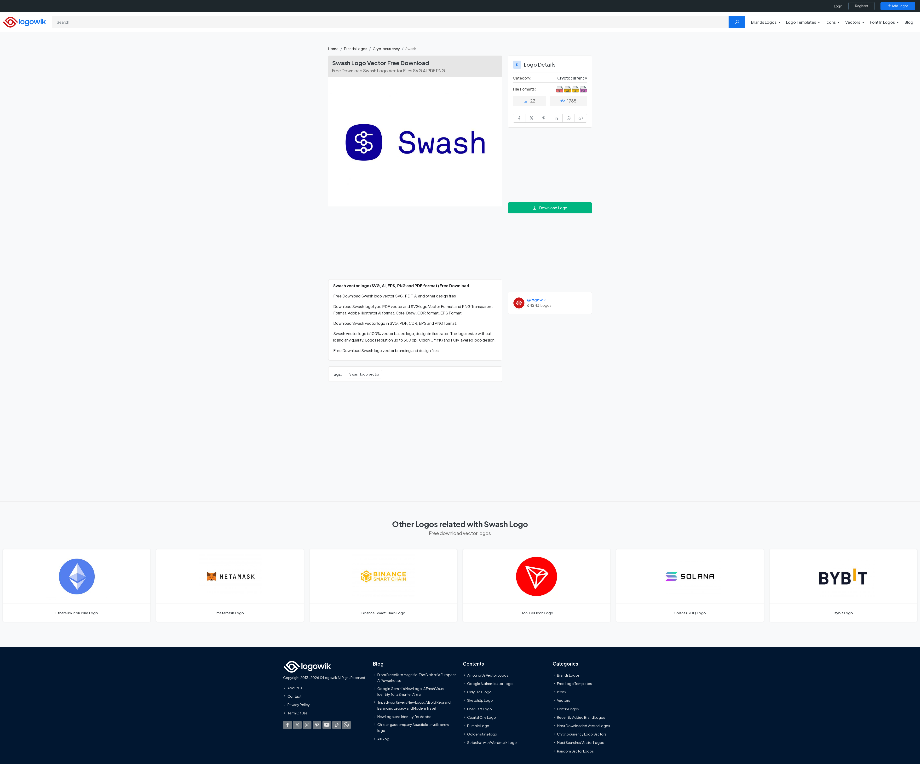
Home (333, 48)
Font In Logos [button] (882, 22)
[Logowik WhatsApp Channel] (346, 725)
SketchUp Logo (480, 700)
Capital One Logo (481, 717)
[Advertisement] (415, 245)
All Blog (383, 739)
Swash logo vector (364, 374)
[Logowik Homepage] (24, 21)
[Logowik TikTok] (336, 725)
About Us (295, 688)
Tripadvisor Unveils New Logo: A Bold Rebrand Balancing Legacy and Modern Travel (414, 705)
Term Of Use (298, 713)
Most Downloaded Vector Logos (583, 726)
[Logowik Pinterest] (317, 725)
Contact (294, 696)
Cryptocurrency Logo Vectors (581, 734)
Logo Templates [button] (801, 22)
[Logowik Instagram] (307, 725)
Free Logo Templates (574, 683)
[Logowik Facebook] (287, 725)
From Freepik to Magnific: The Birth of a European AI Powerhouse (416, 678)
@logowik (536, 299)
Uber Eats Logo (479, 709)
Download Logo (553, 207)
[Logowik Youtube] (326, 725)
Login (838, 6)
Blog (908, 22)
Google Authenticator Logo (490, 683)
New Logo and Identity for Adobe (404, 716)
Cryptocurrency (386, 48)
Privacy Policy (299, 705)
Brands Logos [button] (763, 22)
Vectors (563, 700)
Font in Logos (568, 709)
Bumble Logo (478, 726)
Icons (561, 692)
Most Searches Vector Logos (580, 743)
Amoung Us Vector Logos (487, 675)
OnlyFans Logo (479, 692)
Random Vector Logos (575, 751)
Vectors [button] (852, 22)
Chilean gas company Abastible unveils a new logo (413, 727)
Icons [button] (831, 22)
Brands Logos (355, 48)
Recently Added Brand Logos (581, 717)
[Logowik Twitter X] (297, 725)
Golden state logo (482, 734)
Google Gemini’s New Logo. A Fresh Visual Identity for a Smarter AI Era (410, 691)
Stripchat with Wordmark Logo (492, 743)
